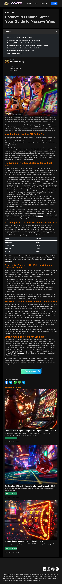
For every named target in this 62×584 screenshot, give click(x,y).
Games (29, 3)
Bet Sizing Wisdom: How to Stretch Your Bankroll (23, 48)
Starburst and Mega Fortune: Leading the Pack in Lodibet (30, 486)
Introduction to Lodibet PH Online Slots (20, 38)
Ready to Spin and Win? (15, 53)
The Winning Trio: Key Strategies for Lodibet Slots (23, 40)
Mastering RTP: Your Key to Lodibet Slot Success (23, 43)
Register (54, 3)
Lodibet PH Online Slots (28, 298)
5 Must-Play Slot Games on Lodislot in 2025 (24, 541)
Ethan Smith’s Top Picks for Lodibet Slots (20, 50)
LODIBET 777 (39, 217)
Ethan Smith (19, 353)
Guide (35, 3)
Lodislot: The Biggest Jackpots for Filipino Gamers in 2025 (30, 431)
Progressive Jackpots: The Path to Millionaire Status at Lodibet (27, 45)
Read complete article (11, 438)
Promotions (44, 3)
